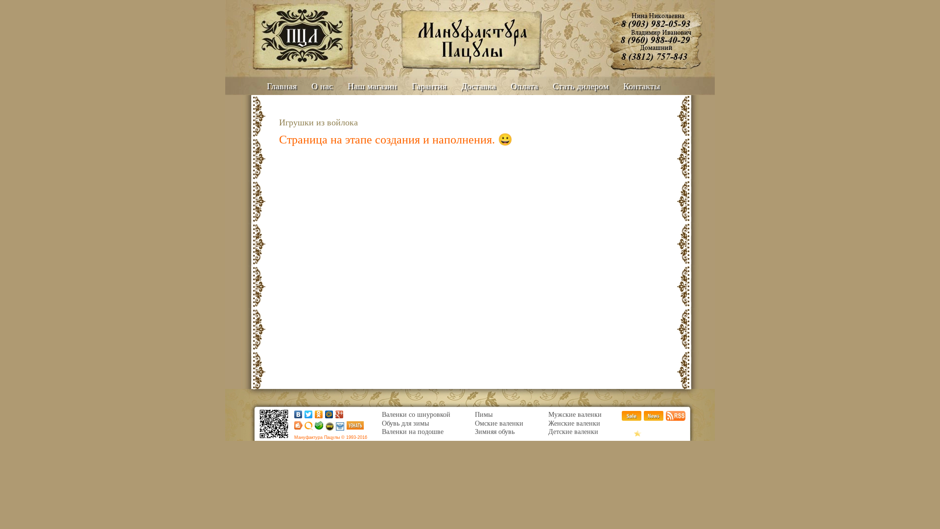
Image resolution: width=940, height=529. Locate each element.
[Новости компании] (653, 418)
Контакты (641, 86)
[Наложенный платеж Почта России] (340, 428)
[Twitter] (309, 414)
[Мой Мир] (329, 414)
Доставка (478, 86)
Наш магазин (372, 86)
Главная (282, 86)
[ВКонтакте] (298, 414)
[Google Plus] (339, 414)
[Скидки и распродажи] (631, 418)
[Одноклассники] (319, 414)
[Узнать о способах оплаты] (355, 427)
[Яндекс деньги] (297, 427)
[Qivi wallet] (308, 428)
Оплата (524, 86)
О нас (322, 86)
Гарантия (429, 86)
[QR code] (274, 438)
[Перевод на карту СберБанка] (318, 427)
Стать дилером (581, 86)
